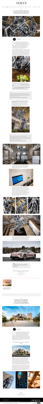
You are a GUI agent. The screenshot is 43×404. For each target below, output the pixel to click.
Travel (7, 286)
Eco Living (21, 270)
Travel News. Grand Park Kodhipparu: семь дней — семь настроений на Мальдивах (7, 288)
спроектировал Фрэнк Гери (17, 357)
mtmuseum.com (15, 266)
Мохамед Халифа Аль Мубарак (22, 366)
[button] (5, 251)
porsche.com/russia (15, 267)
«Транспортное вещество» (16, 270)
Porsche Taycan (27, 270)
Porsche (24, 270)
